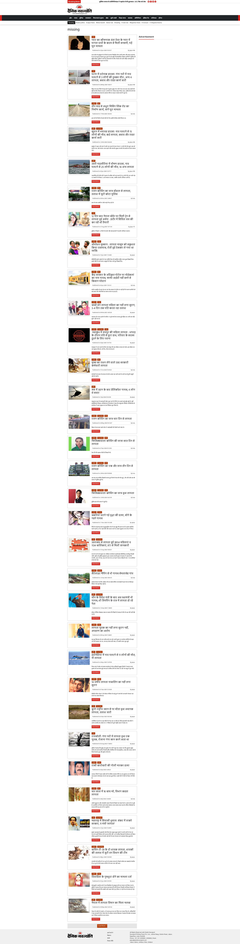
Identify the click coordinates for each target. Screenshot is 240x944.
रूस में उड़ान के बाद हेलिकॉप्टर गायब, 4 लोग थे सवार (113, 391)
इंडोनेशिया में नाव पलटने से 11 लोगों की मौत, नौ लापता (113, 656)
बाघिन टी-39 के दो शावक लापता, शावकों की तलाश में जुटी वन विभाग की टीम (112, 851)
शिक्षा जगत (122, 18)
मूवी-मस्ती (114, 18)
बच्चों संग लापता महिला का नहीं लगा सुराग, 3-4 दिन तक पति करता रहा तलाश (113, 307)
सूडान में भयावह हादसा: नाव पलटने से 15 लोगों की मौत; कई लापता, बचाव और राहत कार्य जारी (113, 135)
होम (70, 18)
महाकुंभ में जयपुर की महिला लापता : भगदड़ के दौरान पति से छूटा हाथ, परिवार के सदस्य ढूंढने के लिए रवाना (114, 335)
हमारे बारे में (110, 932)
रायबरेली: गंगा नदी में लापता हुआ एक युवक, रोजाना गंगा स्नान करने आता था (111, 738)
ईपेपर (160, 18)
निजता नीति (110, 941)
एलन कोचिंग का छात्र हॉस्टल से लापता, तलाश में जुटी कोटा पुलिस (111, 192)
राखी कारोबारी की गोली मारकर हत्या (110, 766)
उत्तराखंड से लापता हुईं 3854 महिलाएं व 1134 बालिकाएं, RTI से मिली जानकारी (111, 544)
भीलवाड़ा (99, 512)
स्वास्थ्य (130, 18)
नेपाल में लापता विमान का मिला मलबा (111, 903)
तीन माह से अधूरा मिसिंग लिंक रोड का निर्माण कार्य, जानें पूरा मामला (110, 108)
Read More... (95, 64)
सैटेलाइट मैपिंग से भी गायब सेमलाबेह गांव (112, 574)
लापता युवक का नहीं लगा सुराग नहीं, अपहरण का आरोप (110, 629)
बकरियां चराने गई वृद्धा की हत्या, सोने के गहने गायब (112, 517)
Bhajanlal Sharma (156, 22)
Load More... (102, 926)
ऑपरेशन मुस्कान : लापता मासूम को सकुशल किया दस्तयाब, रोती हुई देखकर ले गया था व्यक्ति (113, 248)
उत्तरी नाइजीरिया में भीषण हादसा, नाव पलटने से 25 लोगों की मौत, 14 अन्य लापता (113, 165)
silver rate (110, 22)
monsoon (145, 22)
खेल (107, 18)
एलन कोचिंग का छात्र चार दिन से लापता (112, 419)
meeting (117, 22)
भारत (75, 18)
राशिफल (153, 18)
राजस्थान (88, 18)
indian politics (80, 22)
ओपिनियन (138, 18)
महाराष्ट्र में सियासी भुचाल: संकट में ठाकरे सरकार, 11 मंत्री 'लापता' (112, 822)
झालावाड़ (99, 570)
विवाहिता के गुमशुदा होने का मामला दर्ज (111, 877)
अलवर (99, 762)
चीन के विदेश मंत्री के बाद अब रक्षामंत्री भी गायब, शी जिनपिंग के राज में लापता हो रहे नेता (112, 601)
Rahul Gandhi (101, 22)
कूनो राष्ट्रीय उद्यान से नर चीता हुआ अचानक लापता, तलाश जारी (112, 711)
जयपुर (99, 241)
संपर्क (108, 938)
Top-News (99, 128)
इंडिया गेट (146, 18)
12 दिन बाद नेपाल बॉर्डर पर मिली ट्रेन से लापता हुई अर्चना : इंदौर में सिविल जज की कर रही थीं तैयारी (112, 219)
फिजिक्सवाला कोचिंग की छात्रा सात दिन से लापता (113, 442)
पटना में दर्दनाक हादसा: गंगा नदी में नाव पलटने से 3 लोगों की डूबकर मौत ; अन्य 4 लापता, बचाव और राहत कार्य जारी (112, 77)
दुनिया (81, 18)
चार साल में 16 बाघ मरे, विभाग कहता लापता (110, 793)
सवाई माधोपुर (100, 846)
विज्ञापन (109, 935)
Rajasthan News (135, 22)
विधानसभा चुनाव (98, 18)
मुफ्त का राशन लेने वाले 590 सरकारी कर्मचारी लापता (110, 364)
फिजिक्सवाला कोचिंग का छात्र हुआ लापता (113, 493)
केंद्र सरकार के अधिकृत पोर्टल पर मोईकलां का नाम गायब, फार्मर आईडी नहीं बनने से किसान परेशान (113, 278)
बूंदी (98, 103)
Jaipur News (91, 22)
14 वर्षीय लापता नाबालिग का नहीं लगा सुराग (111, 684)
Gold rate (125, 22)
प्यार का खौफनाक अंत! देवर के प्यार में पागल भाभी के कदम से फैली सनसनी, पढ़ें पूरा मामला (112, 43)
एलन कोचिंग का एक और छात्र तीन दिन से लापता (112, 467)
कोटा (99, 188)
